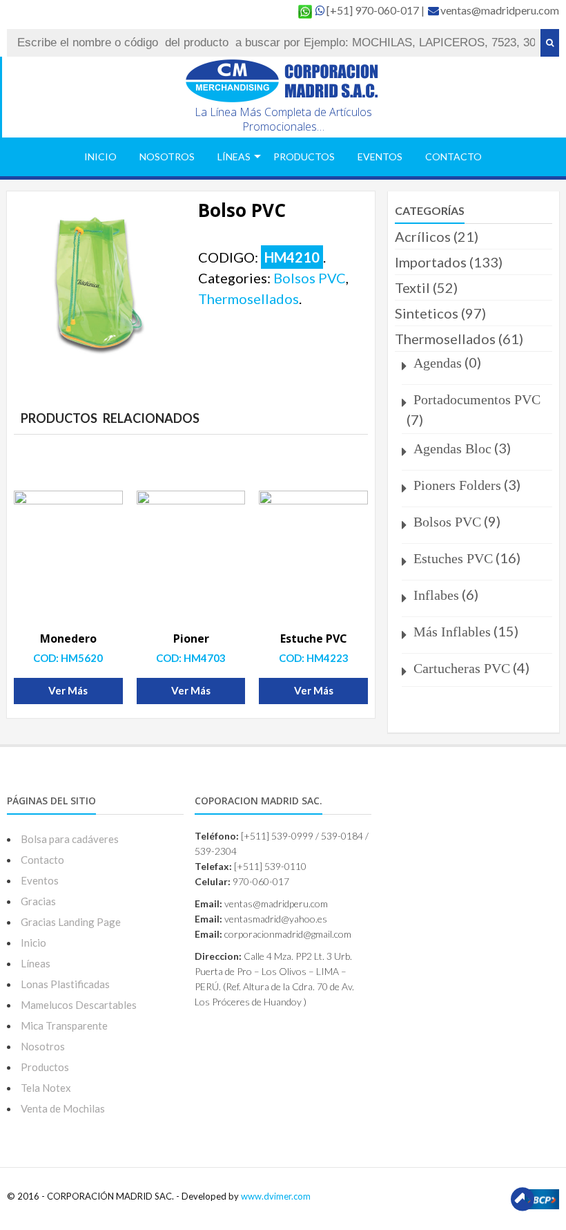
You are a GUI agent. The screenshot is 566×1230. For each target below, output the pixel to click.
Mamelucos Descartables (79, 1005)
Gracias (38, 901)
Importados (431, 262)
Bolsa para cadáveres (70, 839)
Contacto (453, 156)
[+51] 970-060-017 (373, 10)
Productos (304, 156)
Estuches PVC (453, 558)
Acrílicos (423, 236)
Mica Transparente (64, 1025)
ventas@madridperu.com (499, 10)
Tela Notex (46, 1087)
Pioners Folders (457, 485)
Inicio (100, 156)
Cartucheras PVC (461, 668)
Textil (412, 287)
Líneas (234, 156)
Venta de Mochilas (63, 1108)
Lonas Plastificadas (65, 984)
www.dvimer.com (276, 1196)
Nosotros (167, 156)
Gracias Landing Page (71, 922)
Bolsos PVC (309, 277)
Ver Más (68, 690)
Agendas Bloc (452, 448)
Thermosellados (248, 298)
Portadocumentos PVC (476, 399)
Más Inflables (452, 631)
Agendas (437, 363)
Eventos (380, 156)
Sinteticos (426, 313)
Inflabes (436, 595)
